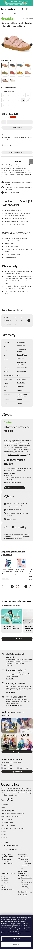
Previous (2, 44)
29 (8, 100)
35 (8, 105)
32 (23, 100)
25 (18, 95)
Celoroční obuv (21, 342)
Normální (24, 368)
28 (4, 100)
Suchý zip (20, 399)
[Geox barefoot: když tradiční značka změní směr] (11, 616)
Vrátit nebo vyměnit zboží (14, 705)
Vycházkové (20, 386)
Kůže (18, 375)
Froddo (19, 403)
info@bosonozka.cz (11, 845)
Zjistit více (9, 665)
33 (28, 100)
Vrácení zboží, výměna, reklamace (12, 813)
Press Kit (4, 837)
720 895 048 (25, 857)
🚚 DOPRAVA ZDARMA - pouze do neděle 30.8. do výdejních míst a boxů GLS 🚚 (16, 2)
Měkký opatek (21, 371)
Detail (12, 586)
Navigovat (18, 771)
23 (8, 95)
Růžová (19, 355)
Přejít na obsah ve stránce (16, 152)
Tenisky (19, 351)
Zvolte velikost (17, 127)
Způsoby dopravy (7, 822)
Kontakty (4, 831)
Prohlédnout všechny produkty (14, 488)
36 (13, 105)
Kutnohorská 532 (26, 878)
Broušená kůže (21, 379)
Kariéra (3, 834)
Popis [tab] (18, 161)
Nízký (18, 368)
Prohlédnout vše (17, 639)
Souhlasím (16, 944)
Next (31, 44)
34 (4, 105)
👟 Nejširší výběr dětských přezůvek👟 (16, 3)
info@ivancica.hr (13, 480)
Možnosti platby (6, 819)
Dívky (18, 359)
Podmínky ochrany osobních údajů (12, 828)
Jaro (18, 383)
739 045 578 (8, 857)
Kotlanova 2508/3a (7, 860)
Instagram (18, 752)
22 (4, 95)
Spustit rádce (10, 679)
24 (13, 95)
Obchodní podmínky (8, 825)
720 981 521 (25, 875)
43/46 (7, 579)
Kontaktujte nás (10, 692)
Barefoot (20, 390)
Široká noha (20, 364)
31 (18, 100)
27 (28, 95)
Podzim (22, 383)
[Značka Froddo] (7, 18)
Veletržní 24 (25, 859)
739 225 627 (8, 849)
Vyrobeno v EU (21, 396)
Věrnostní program (7, 810)
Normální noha (21, 362)
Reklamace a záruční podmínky (11, 816)
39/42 (3, 579)
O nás (3, 808)
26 (23, 95)
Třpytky (24, 355)
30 (13, 100)
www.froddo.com (16, 482)
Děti (22, 359)
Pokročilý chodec (22, 394)
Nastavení (16, 938)
